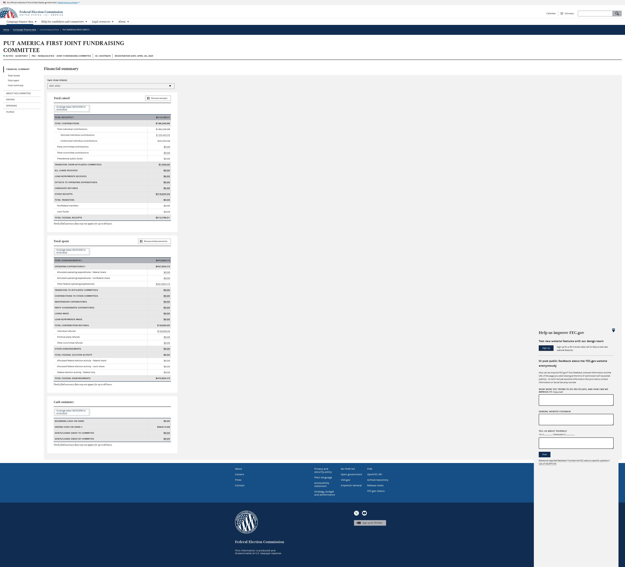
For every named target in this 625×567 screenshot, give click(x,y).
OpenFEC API (374, 474)
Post (544, 454)
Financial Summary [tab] (17, 69)
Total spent (13, 80)
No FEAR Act (348, 468)
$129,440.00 (163, 135)
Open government (351, 474)
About (238, 468)
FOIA (369, 468)
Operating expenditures (69, 266)
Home (6, 29)
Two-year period (57, 80)
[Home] (156, 13)
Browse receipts (159, 98)
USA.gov (345, 479)
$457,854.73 (163, 284)
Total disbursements (67, 260)
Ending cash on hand (68, 427)
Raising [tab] (10, 99)
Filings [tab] (10, 112)
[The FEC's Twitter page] (356, 513)
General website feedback (555, 411)
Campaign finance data (24, 29)
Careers (239, 474)
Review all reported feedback (553, 460)
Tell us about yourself (553, 431)
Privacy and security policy (323, 470)
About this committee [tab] (18, 93)
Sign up (546, 348)
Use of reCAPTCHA (547, 464)
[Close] (613, 330)
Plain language (323, 477)
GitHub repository (377, 479)
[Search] (617, 13)
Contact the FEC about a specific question (588, 460)
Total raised (14, 75)
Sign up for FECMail (372, 523)
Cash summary (15, 85)
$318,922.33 (163, 194)
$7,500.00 (164, 164)
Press (238, 479)
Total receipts (63, 117)
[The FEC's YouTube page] (364, 513)
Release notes (375, 485)
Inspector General (351, 485)
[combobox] (595, 13)
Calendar (551, 13)
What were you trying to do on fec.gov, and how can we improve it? (573, 390)
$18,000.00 (163, 331)
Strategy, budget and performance (324, 493)
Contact (239, 485)
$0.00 (167, 146)
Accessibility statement (321, 485)
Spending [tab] (11, 105)
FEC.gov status (376, 491)
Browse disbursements (155, 241)
